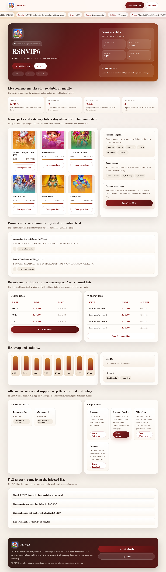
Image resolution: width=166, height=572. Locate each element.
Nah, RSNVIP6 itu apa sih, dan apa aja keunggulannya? (38, 494)
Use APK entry (44, 329)
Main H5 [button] (152, 5)
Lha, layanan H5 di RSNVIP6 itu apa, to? (31, 521)
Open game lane (24, 167)
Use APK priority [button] (22, 66)
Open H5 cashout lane (121, 336)
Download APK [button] (135, 5)
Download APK (129, 203)
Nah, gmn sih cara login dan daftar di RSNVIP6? (35, 503)
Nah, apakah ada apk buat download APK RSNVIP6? (37, 512)
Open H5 (127, 556)
